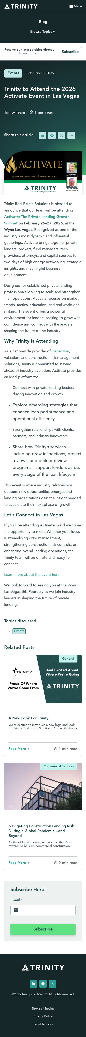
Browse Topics (41, 32)
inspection (60, 351)
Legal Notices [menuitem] (43, 1024)
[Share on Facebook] (52, 135)
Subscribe (70, 52)
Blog (43, 22)
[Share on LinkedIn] (42, 135)
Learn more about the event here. (32, 575)
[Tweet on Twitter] (61, 135)
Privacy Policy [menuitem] (43, 1016)
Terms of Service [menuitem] (43, 1009)
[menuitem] (33, 984)
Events (13, 73)
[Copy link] (71, 135)
